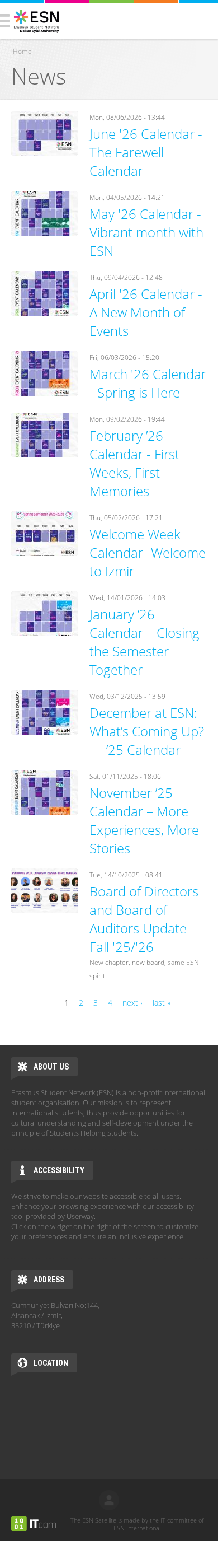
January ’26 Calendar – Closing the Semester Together (144, 642)
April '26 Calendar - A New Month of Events (145, 312)
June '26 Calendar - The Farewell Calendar (145, 152)
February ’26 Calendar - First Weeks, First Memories (134, 463)
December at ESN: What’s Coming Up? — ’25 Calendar (146, 731)
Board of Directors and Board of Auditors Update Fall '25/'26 (143, 919)
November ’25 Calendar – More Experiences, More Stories (144, 820)
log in (109, 1500)
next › (132, 1002)
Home (22, 51)
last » (161, 1002)
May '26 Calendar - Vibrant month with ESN (146, 232)
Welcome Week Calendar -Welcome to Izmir (147, 552)
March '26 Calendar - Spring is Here (147, 383)
